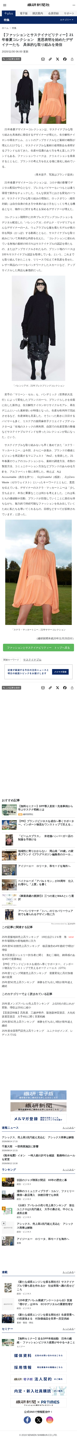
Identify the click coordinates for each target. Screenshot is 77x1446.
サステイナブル (32, 659)
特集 (7, 19)
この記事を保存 (12, 59)
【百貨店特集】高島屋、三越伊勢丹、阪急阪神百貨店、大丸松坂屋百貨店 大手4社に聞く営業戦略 (38, 1014)
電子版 (24, 13)
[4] (8, 1227)
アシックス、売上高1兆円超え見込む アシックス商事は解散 (38, 1137)
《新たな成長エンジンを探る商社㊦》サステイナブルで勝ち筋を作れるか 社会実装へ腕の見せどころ (45, 1285)
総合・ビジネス (24, 1184)
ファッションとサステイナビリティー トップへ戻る (38, 647)
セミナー (21, 1346)
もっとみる (68, 1127)
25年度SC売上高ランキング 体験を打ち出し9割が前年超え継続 (37, 984)
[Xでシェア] (58, 59)
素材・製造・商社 (25, 1322)
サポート (69, 13)
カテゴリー (65, 19)
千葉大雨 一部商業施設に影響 (20, 1146)
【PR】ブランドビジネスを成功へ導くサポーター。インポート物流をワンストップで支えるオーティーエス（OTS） (37, 966)
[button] (14, 5)
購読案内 (38, 13)
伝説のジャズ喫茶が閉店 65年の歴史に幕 (42, 1180)
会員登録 (53, 13)
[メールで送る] (43, 59)
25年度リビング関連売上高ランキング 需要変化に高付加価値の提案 (37, 975)
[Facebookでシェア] (65, 59)
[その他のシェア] (72, 59)
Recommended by (59, 924)
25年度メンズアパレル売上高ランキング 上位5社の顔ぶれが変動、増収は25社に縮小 (38, 1005)
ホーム (5, 28)
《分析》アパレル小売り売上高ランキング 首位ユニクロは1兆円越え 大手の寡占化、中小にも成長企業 (45, 1209)
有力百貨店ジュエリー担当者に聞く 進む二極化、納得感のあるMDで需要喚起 (38, 957)
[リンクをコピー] (50, 59)
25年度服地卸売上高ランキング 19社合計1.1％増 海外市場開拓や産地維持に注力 (34, 938)
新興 (19, 1243)
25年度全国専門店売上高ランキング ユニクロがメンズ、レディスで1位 (37, 1032)
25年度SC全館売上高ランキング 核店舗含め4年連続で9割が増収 (38, 947)
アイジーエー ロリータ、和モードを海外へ (43, 1238)
